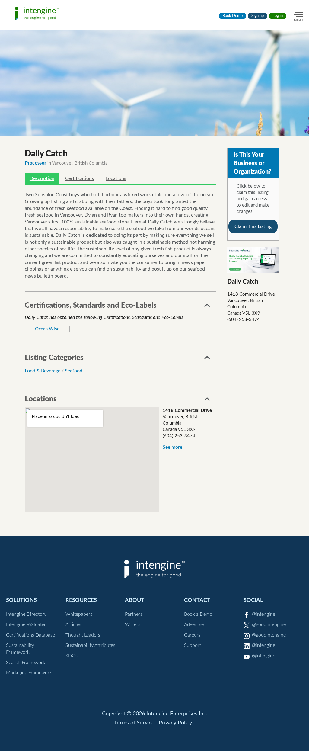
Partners (133, 614)
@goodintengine (269, 624)
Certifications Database (30, 635)
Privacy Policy (175, 723)
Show (207, 307)
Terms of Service (134, 723)
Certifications (79, 178)
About (134, 600)
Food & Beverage (42, 370)
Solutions (21, 600)
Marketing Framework (29, 672)
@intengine (263, 614)
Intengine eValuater (26, 624)
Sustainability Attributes (90, 645)
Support (192, 645)
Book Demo (232, 16)
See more (172, 447)
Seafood (73, 370)
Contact (197, 600)
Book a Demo (198, 614)
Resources (81, 600)
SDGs (71, 655)
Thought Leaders (82, 635)
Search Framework (25, 662)
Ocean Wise (47, 329)
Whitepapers (78, 614)
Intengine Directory (26, 614)
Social (253, 600)
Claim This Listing (253, 226)
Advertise (194, 624)
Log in (277, 16)
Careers (192, 635)
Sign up (257, 16)
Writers (132, 624)
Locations (116, 178)
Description (42, 178)
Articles (73, 624)
